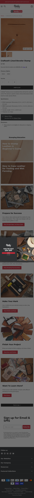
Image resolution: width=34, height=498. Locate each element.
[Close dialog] (33, 238)
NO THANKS (8, 254)
